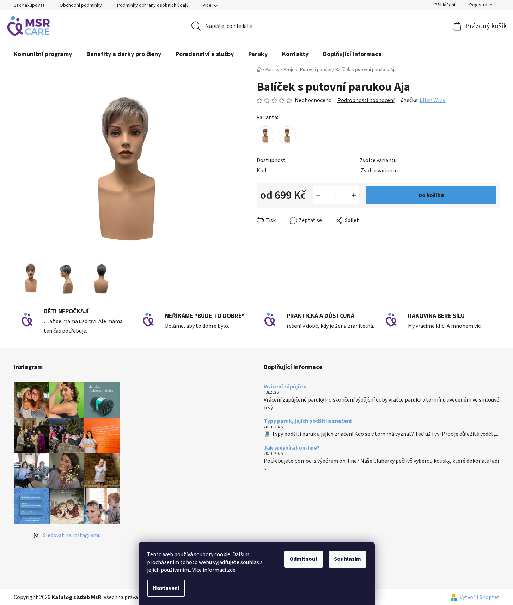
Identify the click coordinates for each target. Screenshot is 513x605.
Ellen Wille (433, 100)
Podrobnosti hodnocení (366, 100)
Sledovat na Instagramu (72, 535)
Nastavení (166, 588)
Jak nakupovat (29, 5)
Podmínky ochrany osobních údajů (153, 5)
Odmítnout (303, 559)
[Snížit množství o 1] (318, 195)
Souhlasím (347, 559)
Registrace (481, 4)
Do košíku (431, 195)
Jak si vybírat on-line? (292, 448)
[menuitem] (43, 54)
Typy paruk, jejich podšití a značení (308, 421)
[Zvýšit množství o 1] (353, 195)
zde (231, 570)
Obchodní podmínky (81, 5)
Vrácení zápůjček (285, 387)
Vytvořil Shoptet (480, 597)
